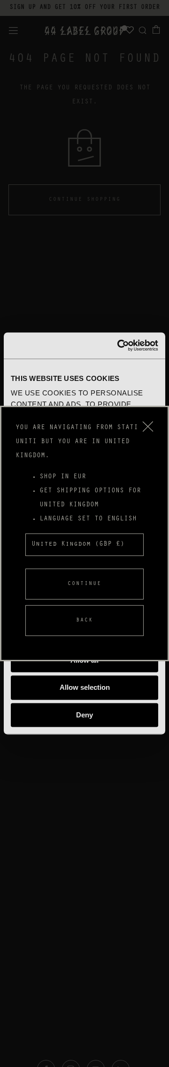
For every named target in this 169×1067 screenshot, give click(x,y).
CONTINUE (84, 584)
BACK (84, 620)
